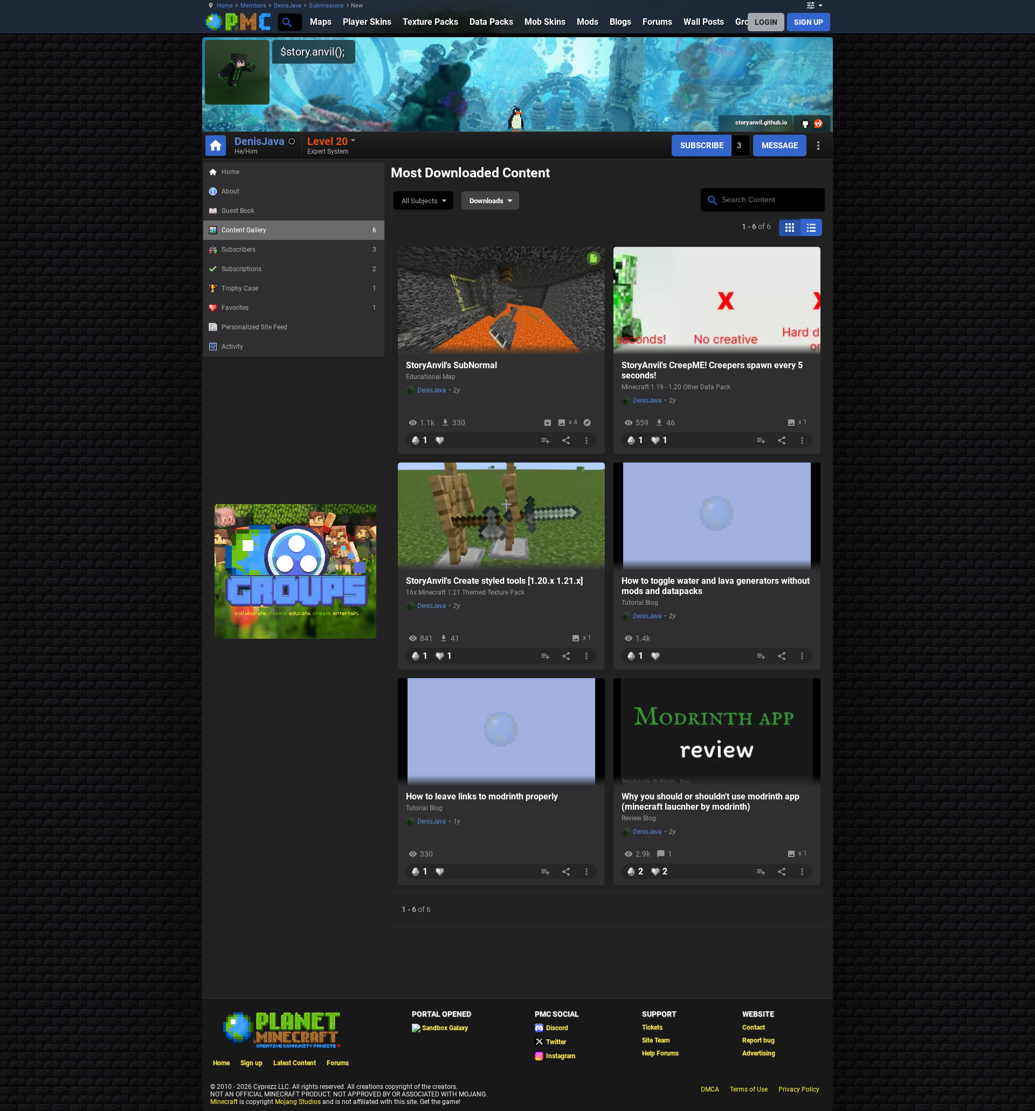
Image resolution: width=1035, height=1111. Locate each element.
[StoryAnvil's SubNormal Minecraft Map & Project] (501, 301)
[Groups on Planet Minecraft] (295, 636)
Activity (232, 346)
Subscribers (299, 249)
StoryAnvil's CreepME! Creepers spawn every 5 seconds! (712, 370)
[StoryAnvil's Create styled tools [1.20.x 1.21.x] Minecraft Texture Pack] (501, 516)
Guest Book (238, 211)
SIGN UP (808, 22)
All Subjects (420, 201)
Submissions (326, 5)
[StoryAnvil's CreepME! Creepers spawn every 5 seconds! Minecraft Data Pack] (716, 301)
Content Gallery (299, 230)
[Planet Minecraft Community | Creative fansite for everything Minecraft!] (280, 1029)
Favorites (299, 308)
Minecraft (224, 1102)
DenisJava (287, 5)
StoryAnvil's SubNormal (451, 365)
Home (225, 5)
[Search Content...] (712, 199)
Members (253, 5)
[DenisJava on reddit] (818, 123)
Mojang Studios (298, 1102)
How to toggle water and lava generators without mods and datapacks (716, 586)
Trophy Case (299, 288)
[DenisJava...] (286, 22)
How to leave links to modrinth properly (482, 796)
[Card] (790, 227)
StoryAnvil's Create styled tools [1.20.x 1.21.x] (494, 581)
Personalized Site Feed (254, 327)
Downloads (486, 201)
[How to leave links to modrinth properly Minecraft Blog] (501, 732)
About (230, 191)
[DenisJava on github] (805, 123)
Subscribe (701, 145)
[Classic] (811, 227)
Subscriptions (299, 269)
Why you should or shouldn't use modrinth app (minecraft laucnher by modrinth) (710, 801)
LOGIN (766, 22)
